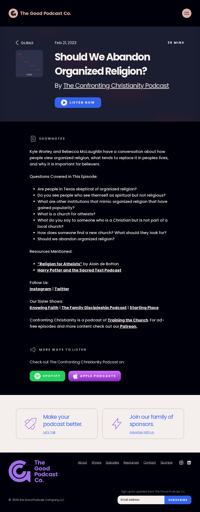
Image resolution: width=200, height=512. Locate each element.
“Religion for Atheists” (60, 264)
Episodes (112, 462)
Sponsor (167, 462)
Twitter (61, 289)
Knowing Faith (44, 307)
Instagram (40, 289)
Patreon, (128, 326)
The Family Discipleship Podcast (94, 307)
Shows (96, 462)
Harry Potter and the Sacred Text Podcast (79, 270)
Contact (150, 462)
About (82, 462)
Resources (131, 462)
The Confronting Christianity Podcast (116, 85)
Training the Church (128, 320)
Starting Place (144, 307)
